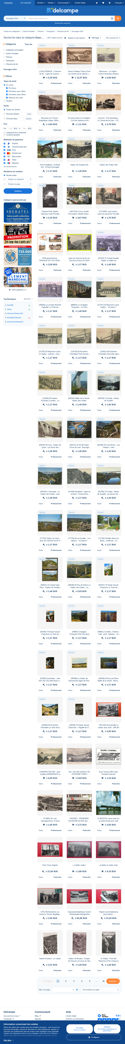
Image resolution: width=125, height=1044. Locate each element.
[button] (112, 18)
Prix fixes (12, 88)
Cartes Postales (12, 53)
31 (103, 981)
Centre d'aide (71, 1016)
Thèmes (9, 57)
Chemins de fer (12, 64)
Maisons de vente (16, 98)
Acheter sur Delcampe (75, 1019)
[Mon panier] (112, 3)
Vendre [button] (50, 3)
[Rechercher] (118, 18)
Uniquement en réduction (16, 132)
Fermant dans (11, 119)
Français (118, 3)
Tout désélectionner (10, 166)
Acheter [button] (40, 3)
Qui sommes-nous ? (12, 1016)
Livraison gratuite (13, 135)
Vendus (9, 101)
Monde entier (11, 175)
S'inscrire (8, 3)
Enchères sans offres (17, 94)
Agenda (38, 1019)
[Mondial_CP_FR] (18, 255)
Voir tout (27, 299)
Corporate (8, 1019)
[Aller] (77, 989)
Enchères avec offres (17, 91)
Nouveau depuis (12, 114)
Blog (37, 1016)
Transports (10, 61)
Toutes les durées (13, 109)
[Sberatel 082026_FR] (18, 212)
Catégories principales (14, 50)
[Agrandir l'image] (50, 56)
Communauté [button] (63, 3)
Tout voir (28, 44)
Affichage (95, 38)
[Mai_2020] (18, 277)
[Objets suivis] (105, 3)
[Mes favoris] (99, 3)
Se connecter (26, 3)
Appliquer (18, 191)
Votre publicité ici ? (19, 290)
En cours (9, 85)
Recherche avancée (62, 23)
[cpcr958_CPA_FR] (18, 234)
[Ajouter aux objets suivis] (59, 46)
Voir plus (7, 1040)
